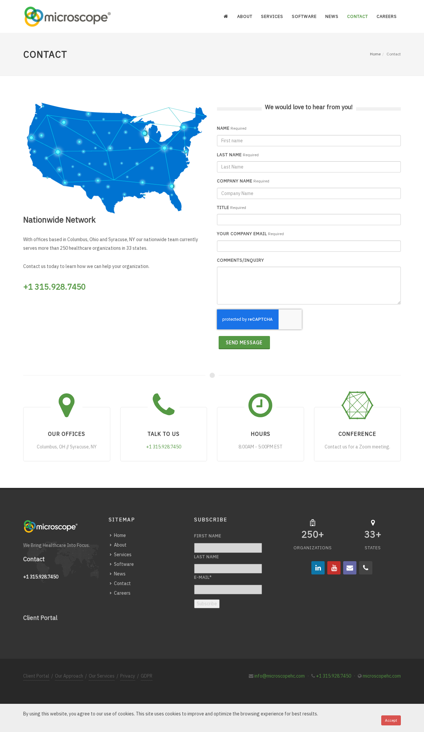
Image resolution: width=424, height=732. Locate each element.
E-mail (203, 577)
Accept (391, 720)
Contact (122, 583)
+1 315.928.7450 (333, 676)
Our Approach (69, 676)
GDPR (146, 676)
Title (223, 207)
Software (124, 564)
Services (123, 555)
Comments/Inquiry (240, 260)
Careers (122, 593)
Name (223, 128)
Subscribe (207, 604)
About (120, 545)
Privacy (127, 676)
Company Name (234, 181)
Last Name (229, 155)
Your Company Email (242, 233)
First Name (207, 536)
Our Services (102, 676)
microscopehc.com (382, 676)
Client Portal (40, 618)
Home (375, 53)
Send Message (244, 343)
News (120, 574)
